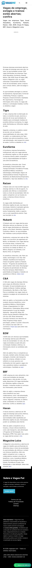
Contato (16, 503)
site (26, 179)
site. (25, 142)
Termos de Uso (16, 499)
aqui (22, 367)
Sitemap (16, 505)
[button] (20, 2)
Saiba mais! (20, 274)
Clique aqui (13, 326)
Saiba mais (9, 491)
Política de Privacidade (16, 501)
